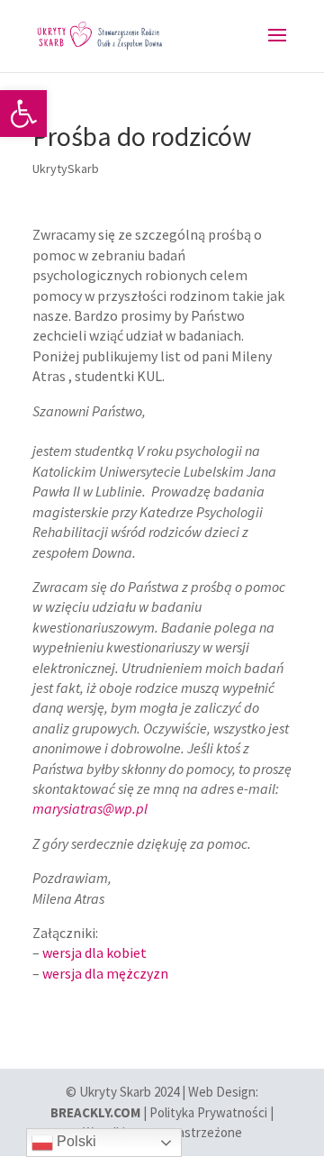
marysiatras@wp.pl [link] (90, 808)
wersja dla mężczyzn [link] (105, 973)
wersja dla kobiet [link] (94, 952)
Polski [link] (74, 1141)
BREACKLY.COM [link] (95, 1112)
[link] (23, 113)
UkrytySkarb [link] (65, 168)
